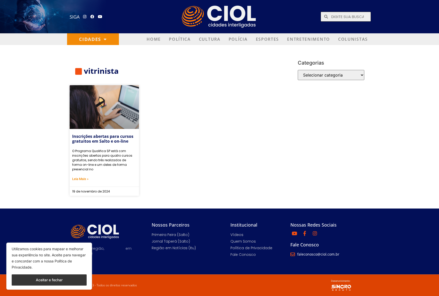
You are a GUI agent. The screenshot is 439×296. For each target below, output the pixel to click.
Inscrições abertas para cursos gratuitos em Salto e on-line (102, 139)
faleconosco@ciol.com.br (318, 254)
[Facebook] (92, 17)
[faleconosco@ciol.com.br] (292, 254)
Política (180, 39)
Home (154, 39)
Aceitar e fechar (49, 280)
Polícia (238, 39)
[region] (49, 266)
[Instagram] (85, 17)
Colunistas (353, 39)
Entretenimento (308, 39)
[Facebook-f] (304, 233)
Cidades (90, 39)
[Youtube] (100, 17)
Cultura (210, 39)
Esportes (267, 39)
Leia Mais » (80, 179)
